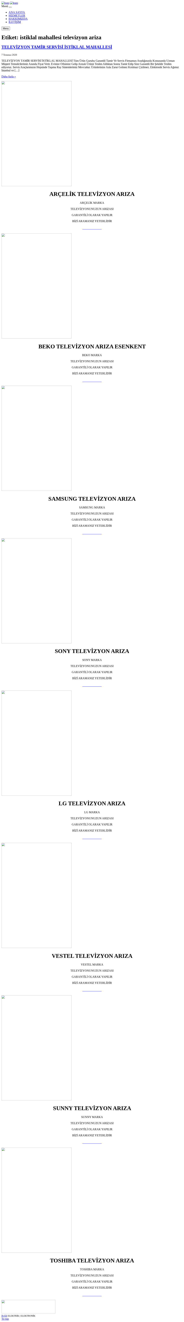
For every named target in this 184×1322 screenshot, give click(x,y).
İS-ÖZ (4, 1315)
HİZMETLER (17, 15)
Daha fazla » (8, 76)
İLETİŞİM (15, 22)
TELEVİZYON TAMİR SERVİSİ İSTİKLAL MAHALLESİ (56, 47)
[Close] (10, 7)
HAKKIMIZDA (18, 18)
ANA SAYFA (17, 12)
